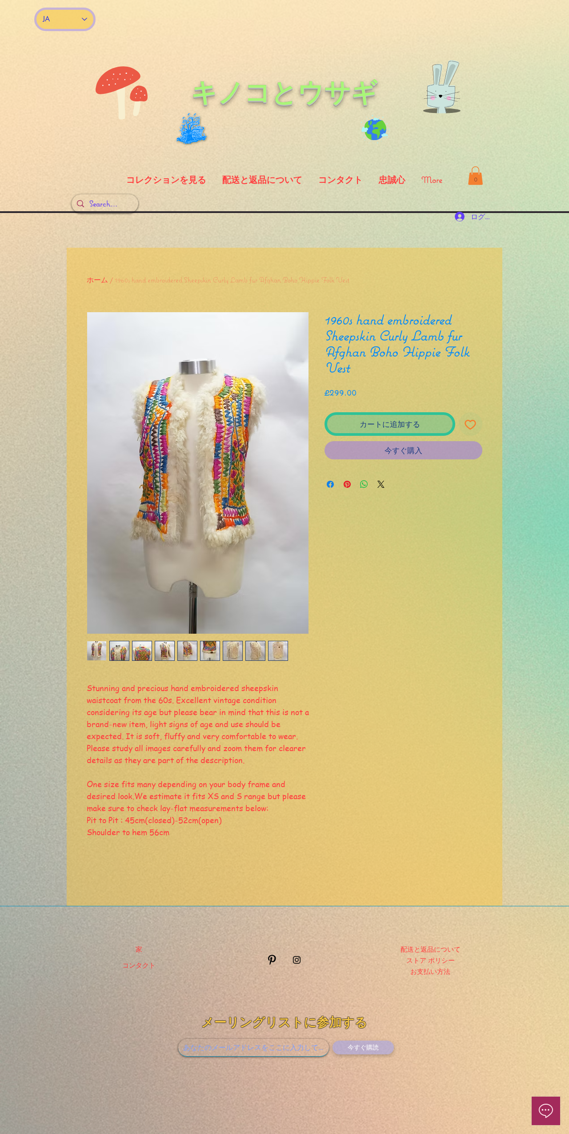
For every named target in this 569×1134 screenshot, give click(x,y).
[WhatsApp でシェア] (364, 484)
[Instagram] (297, 960)
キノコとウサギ (284, 91)
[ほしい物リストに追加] (471, 424)
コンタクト (139, 965)
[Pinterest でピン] (347, 484)
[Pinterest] (272, 960)
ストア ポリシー (430, 960)
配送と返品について (431, 949)
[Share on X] (381, 484)
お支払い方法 (430, 971)
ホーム (97, 279)
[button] (475, 175)
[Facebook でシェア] (330, 484)
